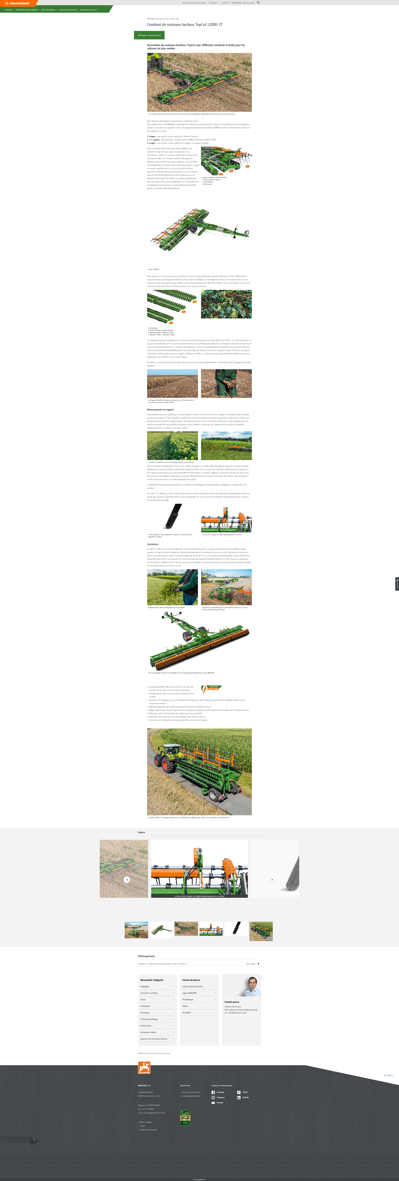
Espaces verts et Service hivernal (153, 1039)
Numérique (145, 1012)
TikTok (245, 1092)
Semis (142, 999)
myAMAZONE (236, 3)
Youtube (219, 1102)
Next (272, 879)
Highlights (144, 986)
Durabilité (187, 1012)
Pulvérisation (145, 1026)
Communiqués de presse (193, 986)
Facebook (220, 1092)
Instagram (220, 1097)
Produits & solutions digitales (27, 9)
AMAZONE (151, 19)
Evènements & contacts (67, 9)
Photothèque (188, 999)
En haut (388, 1075)
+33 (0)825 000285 (153, 1105)
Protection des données (148, 1129)
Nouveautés (160, 19)
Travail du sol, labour (149, 993)
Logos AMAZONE (190, 993)
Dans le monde (248, 3)
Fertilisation (145, 1006)
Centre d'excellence (48, 9)
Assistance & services (88, 9)
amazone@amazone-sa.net (154, 1113)
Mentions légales (146, 1122)
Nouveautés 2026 (172, 19)
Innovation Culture (148, 1032)
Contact (142, 1126)
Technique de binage (149, 1019)
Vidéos (185, 1006)
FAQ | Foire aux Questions (191, 1092)
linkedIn (245, 1097)
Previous (127, 879)
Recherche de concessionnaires (194, 3)
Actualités (8, 9)
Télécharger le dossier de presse (149, 35)
